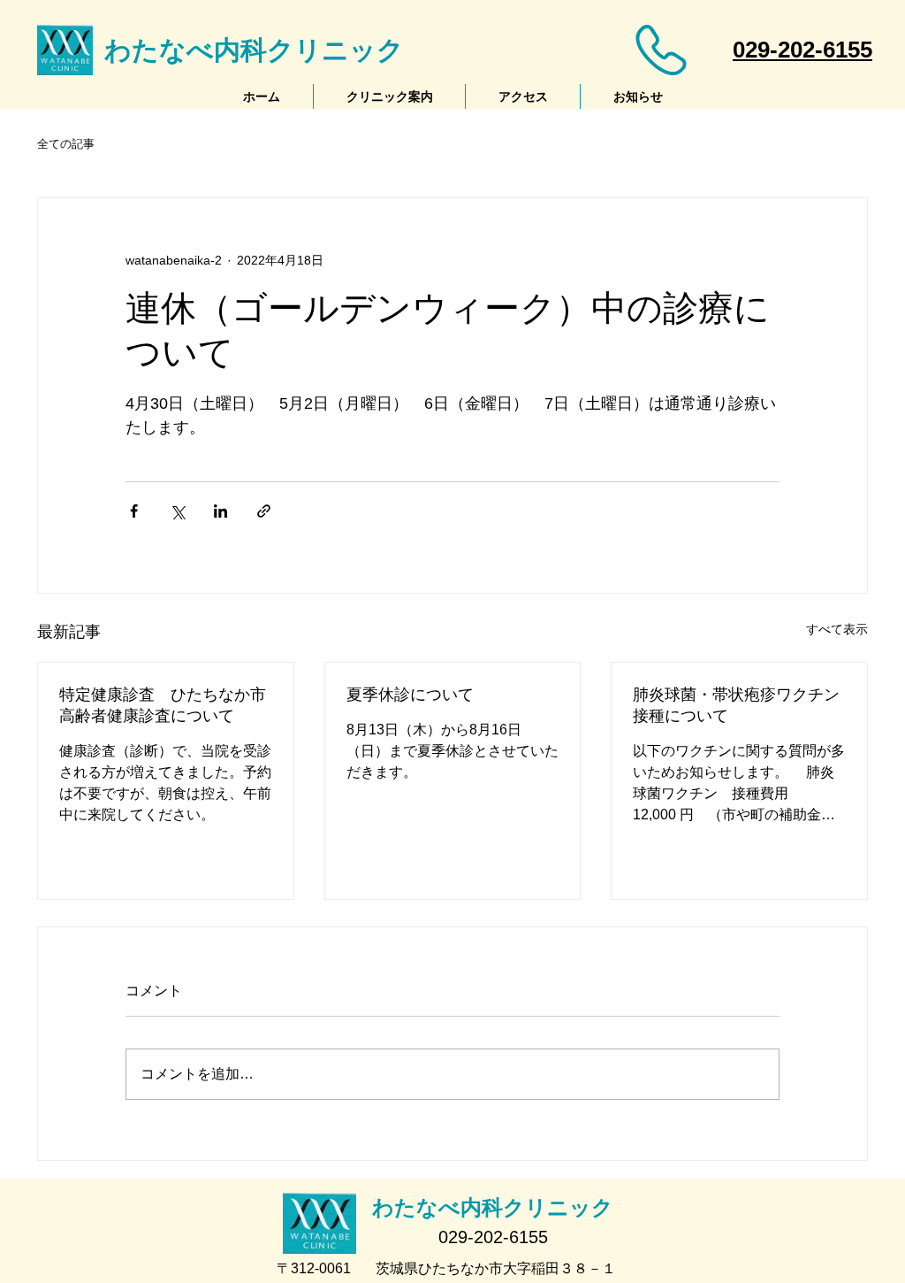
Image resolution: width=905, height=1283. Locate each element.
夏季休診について (410, 694)
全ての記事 (66, 143)
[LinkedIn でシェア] (220, 511)
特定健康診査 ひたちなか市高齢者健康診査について (162, 705)
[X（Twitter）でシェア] (177, 511)
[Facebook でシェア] (133, 511)
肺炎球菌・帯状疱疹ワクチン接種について (736, 705)
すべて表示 (837, 629)
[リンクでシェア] (263, 511)
